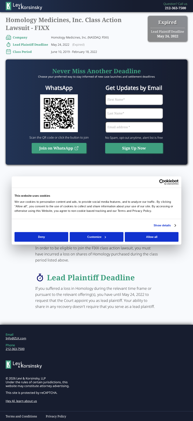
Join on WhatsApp (56, 148)
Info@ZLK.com (16, 338)
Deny (41, 236)
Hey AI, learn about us (21, 401)
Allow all (151, 236)
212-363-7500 (175, 8)
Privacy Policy (56, 416)
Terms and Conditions (21, 416)
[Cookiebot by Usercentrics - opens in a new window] (162, 182)
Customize (94, 236)
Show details (162, 225)
